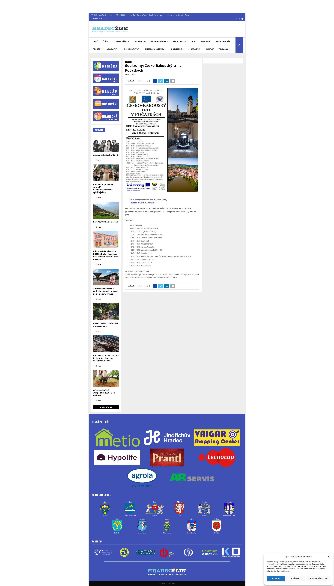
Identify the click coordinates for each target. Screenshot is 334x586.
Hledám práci (140, 41)
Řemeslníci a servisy (154, 49)
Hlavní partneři (222, 41)
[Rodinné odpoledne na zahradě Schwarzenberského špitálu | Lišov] (106, 172)
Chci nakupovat (131, 49)
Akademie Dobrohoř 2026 (105, 155)
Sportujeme (193, 49)
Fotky (193, 41)
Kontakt (187, 15)
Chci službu (176, 49)
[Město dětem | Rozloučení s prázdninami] (106, 311)
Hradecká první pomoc (157, 15)
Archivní (128, 62)
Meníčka (132, 15)
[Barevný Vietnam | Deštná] (106, 210)
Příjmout (276, 578)
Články (106, 41)
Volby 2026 (223, 49)
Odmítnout (295, 578)
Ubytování (205, 41)
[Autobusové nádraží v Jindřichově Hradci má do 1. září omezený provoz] (106, 277)
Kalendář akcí (142, 15)
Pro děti (96, 49)
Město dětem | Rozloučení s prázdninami (105, 325)
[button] (328, 556)
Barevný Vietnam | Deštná (105, 222)
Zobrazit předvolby (318, 578)
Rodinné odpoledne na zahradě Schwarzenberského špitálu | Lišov (104, 188)
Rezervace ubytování (175, 15)
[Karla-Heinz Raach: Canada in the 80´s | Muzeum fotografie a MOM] (106, 343)
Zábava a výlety (158, 41)
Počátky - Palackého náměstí (142, 203)
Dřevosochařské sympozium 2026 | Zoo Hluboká (104, 393)
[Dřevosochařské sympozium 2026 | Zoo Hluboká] (106, 378)
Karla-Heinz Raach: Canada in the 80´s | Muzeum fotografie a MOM (106, 358)
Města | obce (178, 41)
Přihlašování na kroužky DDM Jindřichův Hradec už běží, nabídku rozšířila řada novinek (105, 255)
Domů (95, 41)
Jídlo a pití (112, 49)
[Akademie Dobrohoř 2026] (106, 143)
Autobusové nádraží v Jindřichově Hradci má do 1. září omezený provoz (105, 291)
